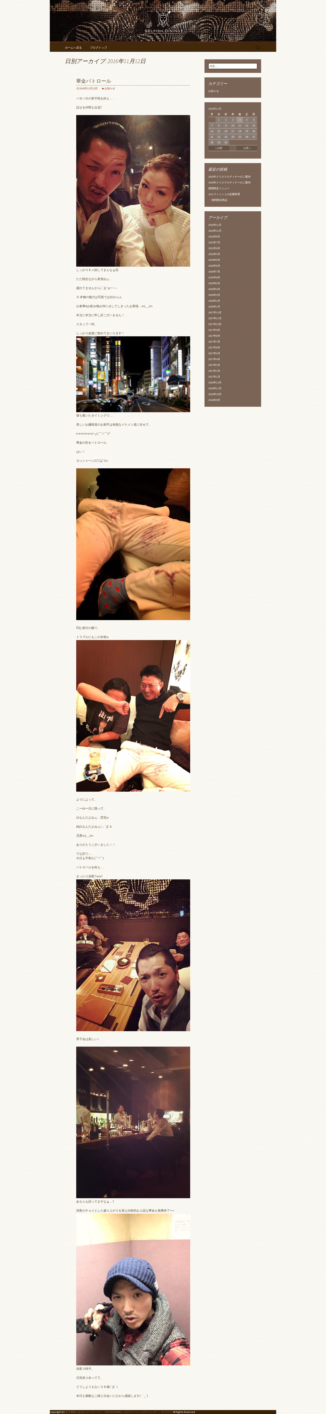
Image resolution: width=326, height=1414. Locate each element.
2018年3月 (214, 295)
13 (253, 125)
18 (239, 131)
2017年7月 (214, 341)
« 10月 (218, 148)
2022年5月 (214, 254)
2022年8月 (214, 236)
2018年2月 (214, 300)
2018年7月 (214, 271)
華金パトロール (93, 81)
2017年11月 (214, 318)
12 (246, 125)
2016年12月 (214, 382)
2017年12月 (214, 312)
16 (226, 131)
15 (219, 131)
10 (232, 125)
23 (226, 136)
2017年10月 (214, 324)
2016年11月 (214, 388)
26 (246, 136)
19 (246, 131)
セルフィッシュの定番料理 (224, 194)
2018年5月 (214, 283)
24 (232, 136)
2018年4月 (214, 289)
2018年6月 (214, 277)
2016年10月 (214, 394)
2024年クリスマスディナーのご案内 (229, 182)
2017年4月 (214, 359)
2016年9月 (214, 400)
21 (212, 136)
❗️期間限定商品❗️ (219, 200)
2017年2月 (214, 370)
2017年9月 (214, 330)
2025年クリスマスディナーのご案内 (229, 176)
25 (239, 136)
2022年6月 (214, 248)
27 (253, 136)
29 (219, 142)
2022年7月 (214, 242)
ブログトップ (98, 47)
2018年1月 (214, 306)
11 (239, 125)
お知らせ (110, 88)
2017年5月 (214, 353)
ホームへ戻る (73, 47)
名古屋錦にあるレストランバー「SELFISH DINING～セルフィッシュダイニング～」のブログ (118, 1412)
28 (212, 142)
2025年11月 (214, 225)
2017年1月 (214, 376)
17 (232, 131)
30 (226, 142)
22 (219, 136)
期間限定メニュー (218, 188)
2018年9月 (214, 260)
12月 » (246, 148)
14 (212, 131)
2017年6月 (214, 347)
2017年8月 (214, 335)
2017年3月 (214, 365)
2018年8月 (214, 265)
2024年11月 (214, 230)
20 (253, 131)
